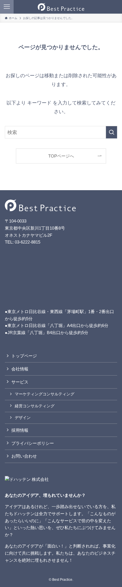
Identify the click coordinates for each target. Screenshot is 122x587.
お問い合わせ (24, 456)
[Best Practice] (61, 7)
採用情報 (19, 430)
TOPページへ (61, 156)
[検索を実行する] (111, 132)
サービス (19, 382)
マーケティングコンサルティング (44, 394)
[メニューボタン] (7, 7)
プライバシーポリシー (32, 443)
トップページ (24, 355)
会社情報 (19, 368)
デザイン (23, 417)
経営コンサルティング (34, 406)
